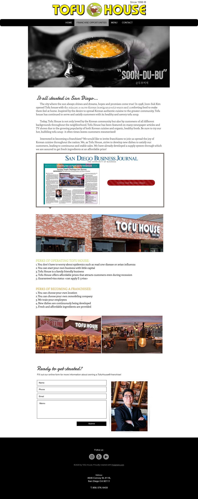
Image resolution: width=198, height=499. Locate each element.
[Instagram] (92, 457)
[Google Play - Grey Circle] (106, 457)
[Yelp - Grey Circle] (99, 457)
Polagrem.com (118, 464)
